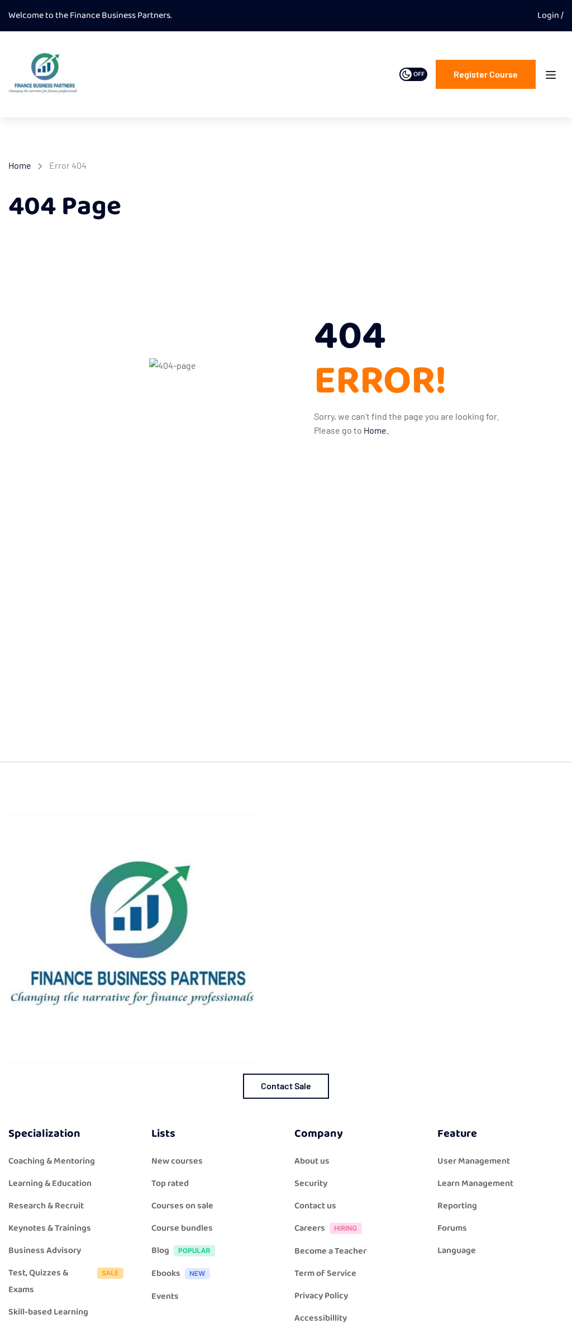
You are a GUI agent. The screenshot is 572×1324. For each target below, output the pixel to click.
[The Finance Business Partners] (43, 74)
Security (310, 1183)
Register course (486, 74)
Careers (309, 1228)
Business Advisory (44, 1250)
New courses (177, 1161)
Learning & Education (50, 1183)
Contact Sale (286, 1085)
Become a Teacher (330, 1251)
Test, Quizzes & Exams (38, 1281)
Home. (376, 430)
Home (19, 165)
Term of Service (325, 1273)
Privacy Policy (321, 1296)
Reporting (457, 1206)
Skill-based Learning (48, 1312)
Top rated (170, 1183)
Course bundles (182, 1228)
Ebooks (165, 1273)
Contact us (315, 1206)
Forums (452, 1228)
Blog (160, 1250)
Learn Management (475, 1183)
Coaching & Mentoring (51, 1161)
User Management (473, 1161)
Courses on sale (182, 1206)
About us (312, 1161)
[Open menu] (552, 77)
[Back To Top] (549, 1304)
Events (165, 1296)
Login (549, 15)
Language (456, 1250)
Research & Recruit (46, 1206)
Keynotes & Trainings (49, 1228)
